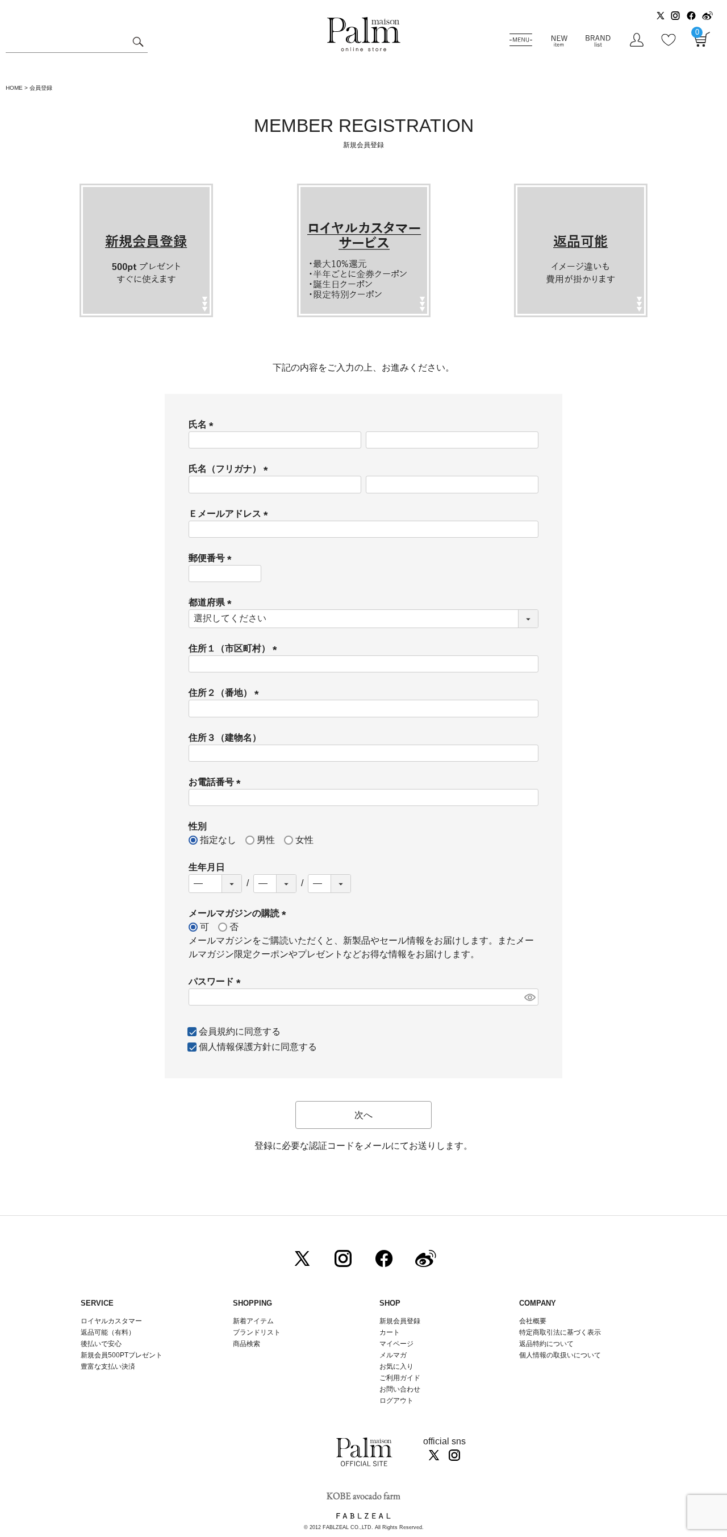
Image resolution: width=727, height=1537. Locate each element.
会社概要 (532, 1321)
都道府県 (212, 602)
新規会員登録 (399, 1321)
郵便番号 (212, 558)
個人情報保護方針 (235, 1047)
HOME (14, 88)
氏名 (203, 424)
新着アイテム (253, 1321)
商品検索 (246, 1344)
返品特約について (546, 1344)
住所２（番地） (226, 692)
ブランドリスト (257, 1332)
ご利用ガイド (399, 1378)
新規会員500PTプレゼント (121, 1355)
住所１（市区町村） (235, 648)
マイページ (396, 1344)
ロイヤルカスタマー (111, 1321)
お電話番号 (217, 782)
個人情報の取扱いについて (560, 1355)
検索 (138, 43)
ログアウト (396, 1401)
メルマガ (393, 1355)
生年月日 (207, 867)
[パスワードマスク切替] (529, 997)
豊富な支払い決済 (108, 1366)
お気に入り (396, 1366)
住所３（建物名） (225, 737)
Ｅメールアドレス (231, 513)
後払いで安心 (101, 1344)
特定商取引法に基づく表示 (560, 1332)
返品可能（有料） (108, 1332)
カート (389, 1332)
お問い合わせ (399, 1389)
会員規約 (217, 1031)
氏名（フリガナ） (231, 468)
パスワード (217, 981)
